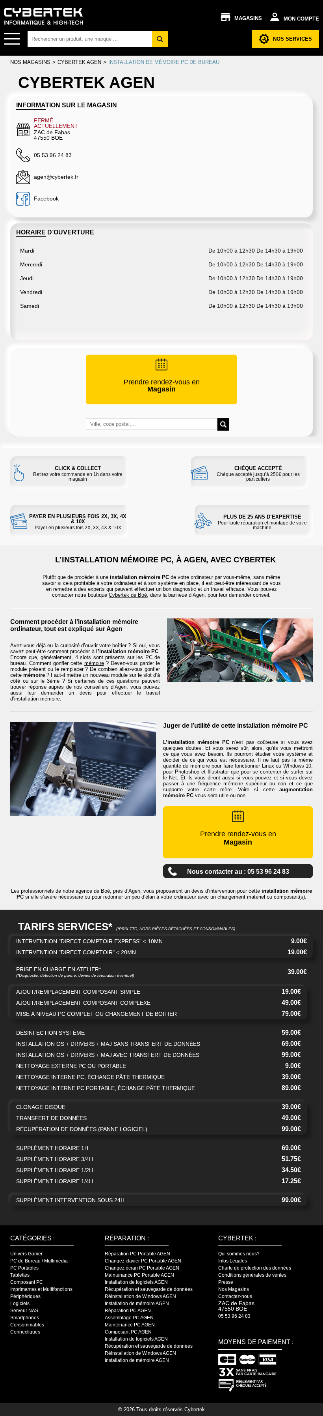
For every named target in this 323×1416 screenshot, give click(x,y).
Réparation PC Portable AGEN (137, 1254)
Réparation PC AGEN (128, 1310)
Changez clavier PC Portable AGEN (143, 1261)
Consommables (27, 1325)
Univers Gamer (26, 1254)
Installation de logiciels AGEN (136, 1282)
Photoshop (187, 772)
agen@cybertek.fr (56, 177)
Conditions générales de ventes (252, 1275)
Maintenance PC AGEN (130, 1325)
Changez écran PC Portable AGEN (142, 1268)
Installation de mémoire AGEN (137, 1303)
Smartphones (24, 1317)
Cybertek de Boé (128, 595)
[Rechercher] (160, 39)
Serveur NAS (24, 1310)
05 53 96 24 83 (234, 1316)
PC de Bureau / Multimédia (39, 1261)
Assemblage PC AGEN (129, 1317)
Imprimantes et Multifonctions (41, 1289)
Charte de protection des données (254, 1268)
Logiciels (20, 1303)
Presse (225, 1282)
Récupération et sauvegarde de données (149, 1289)
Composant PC (26, 1282)
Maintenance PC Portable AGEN (139, 1275)
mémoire (94, 663)
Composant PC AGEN (128, 1332)
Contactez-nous (235, 1296)
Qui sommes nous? (239, 1254)
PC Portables (24, 1268)
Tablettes (20, 1275)
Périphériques (25, 1296)
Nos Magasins (233, 1289)
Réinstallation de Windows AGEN (140, 1296)
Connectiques (25, 1332)
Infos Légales (232, 1261)
